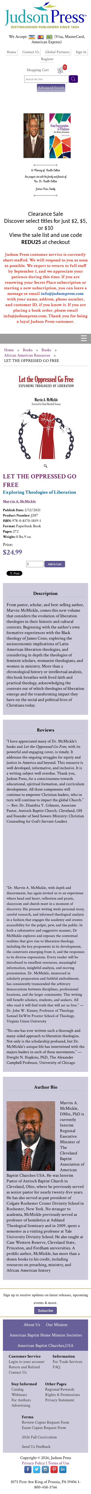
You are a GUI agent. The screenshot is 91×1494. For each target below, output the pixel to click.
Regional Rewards (59, 1389)
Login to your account (26, 1361)
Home (11, 52)
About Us (32, 1324)
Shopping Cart (38, 70)
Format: (9, 526)
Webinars (19, 1394)
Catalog (17, 1389)
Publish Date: (13, 510)
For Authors (21, 1400)
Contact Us (30, 52)
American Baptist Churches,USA (45, 1345)
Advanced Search (51, 88)
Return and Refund (24, 1367)
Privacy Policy (33, 1463)
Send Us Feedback (36, 1446)
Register (47, 59)
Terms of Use (58, 1463)
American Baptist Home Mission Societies (45, 1335)
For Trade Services (67, 1361)
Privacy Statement (59, 1400)
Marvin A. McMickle (19, 501)
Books (28, 350)
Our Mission (57, 1324)
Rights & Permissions (62, 1394)
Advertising (20, 1405)
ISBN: (7, 520)
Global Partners (57, 52)
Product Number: (16, 515)
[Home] (45, 29)
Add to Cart (54, 564)
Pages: (7, 531)
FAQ (56, 1367)
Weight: (9, 536)
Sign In (81, 52)
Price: (8, 544)
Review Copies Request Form (45, 1422)
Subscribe (45, 1310)
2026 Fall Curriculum (39, 1437)
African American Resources (27, 355)
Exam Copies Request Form (44, 1427)
